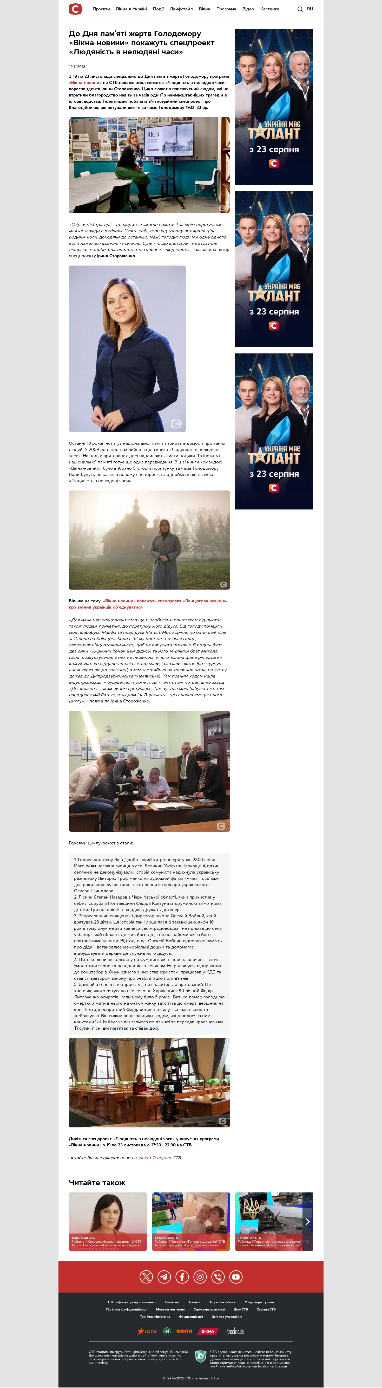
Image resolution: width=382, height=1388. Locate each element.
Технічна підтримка (155, 1317)
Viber (143, 1157)
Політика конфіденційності (126, 1309)
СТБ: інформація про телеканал (132, 1302)
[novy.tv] (167, 1331)
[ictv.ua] (147, 1331)
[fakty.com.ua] (184, 1331)
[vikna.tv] (208, 1331)
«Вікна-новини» (85, 82)
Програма (226, 9)
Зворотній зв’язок (222, 1302)
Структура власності (209, 1309)
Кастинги (269, 9)
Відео (248, 9)
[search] (300, 9)
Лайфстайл (181, 9)
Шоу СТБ (241, 1309)
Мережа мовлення (170, 1309)
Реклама (172, 1302)
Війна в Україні (131, 9)
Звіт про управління (227, 1317)
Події (158, 9)
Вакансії (194, 1302)
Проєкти (101, 9)
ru (310, 9)
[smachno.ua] (235, 1331)
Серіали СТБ (266, 1309)
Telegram (161, 1157)
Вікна (204, 9)
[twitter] (146, 1277)
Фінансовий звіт (191, 1317)
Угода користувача (259, 1302)
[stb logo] (75, 9)
